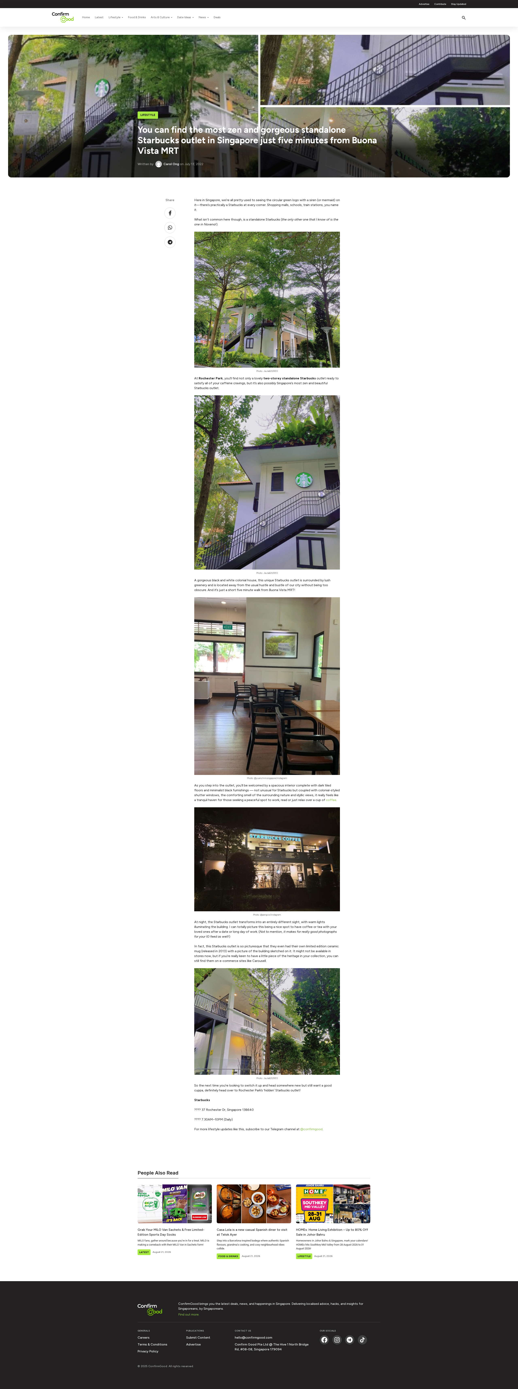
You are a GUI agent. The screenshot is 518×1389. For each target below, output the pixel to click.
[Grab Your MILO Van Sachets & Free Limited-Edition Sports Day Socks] (175, 1203)
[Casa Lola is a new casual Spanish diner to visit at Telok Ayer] (254, 1203)
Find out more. (188, 1314)
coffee (331, 800)
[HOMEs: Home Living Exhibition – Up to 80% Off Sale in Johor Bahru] (333, 1203)
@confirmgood (311, 1129)
